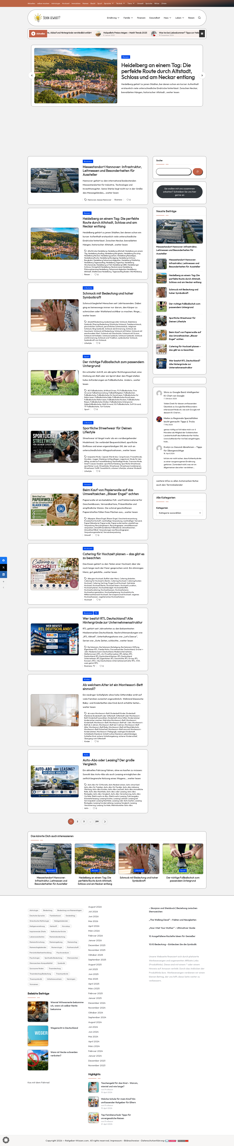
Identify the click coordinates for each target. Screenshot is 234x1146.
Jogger (95, 459)
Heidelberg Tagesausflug (94, 262)
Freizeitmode (136, 457)
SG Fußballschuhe (121, 404)
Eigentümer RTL (91, 649)
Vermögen (71, 979)
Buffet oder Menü (111, 578)
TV (96, 613)
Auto (86, 755)
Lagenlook (124, 459)
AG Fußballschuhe (95, 390)
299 (97, 821)
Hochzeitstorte (127, 592)
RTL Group (129, 658)
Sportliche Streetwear (130, 463)
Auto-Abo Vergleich (101, 794)
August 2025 (95, 964)
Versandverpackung (112, 532)
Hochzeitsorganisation (94, 592)
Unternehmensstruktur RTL (123, 661)
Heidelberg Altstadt (116, 251)
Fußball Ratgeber (116, 393)
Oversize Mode (135, 461)
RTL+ (94, 661)
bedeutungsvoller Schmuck (115, 322)
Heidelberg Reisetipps (126, 255)
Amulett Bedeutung (96, 322)
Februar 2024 (95, 1051)
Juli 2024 (93, 1026)
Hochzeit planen (91, 587)
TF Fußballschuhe (91, 406)
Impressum (116, 1140)
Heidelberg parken (109, 255)
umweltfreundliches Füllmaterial (107, 527)
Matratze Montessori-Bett (114, 720)
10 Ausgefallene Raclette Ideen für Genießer (172, 936)
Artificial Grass (110, 390)
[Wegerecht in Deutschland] (38, 1036)
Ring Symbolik (98, 329)
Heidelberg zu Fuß (104, 265)
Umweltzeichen (128, 527)
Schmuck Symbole (110, 335)
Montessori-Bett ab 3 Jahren (111, 725)
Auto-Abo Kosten (99, 789)
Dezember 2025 (96, 945)
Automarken (185, 480)
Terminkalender (174, 484)
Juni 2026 (93, 916)
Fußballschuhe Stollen (99, 402)
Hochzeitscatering (92, 590)
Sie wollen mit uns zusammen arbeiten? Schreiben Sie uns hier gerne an (179, 191)
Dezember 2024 (96, 1002)
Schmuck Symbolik (126, 335)
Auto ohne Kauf (132, 785)
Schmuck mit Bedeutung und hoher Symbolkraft (154, 71)
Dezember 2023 (96, 1060)
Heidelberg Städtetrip (131, 260)
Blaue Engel (101, 518)
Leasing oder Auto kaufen (123, 800)
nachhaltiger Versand (132, 521)
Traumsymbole (62, 974)
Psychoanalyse (63, 952)
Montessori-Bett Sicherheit (96, 729)
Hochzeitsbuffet (121, 587)
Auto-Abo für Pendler (113, 787)
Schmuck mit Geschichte (111, 333)
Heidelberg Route (91, 258)
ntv (102, 654)
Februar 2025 (95, 993)
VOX (138, 661)
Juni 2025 (93, 974)
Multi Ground (107, 404)
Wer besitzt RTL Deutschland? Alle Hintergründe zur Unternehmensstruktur (113, 620)
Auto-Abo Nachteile (97, 791)
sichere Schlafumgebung (107, 736)
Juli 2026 (93, 911)
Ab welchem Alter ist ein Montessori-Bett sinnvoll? (113, 687)
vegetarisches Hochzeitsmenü (111, 597)
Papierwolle (105, 523)
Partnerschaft (73, 947)
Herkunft (53, 926)
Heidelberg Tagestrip (115, 262)
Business (88, 161)
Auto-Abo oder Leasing (117, 791)
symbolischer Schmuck (127, 338)
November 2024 (96, 1007)
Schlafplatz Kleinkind (93, 734)
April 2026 (93, 926)
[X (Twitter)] (3, 567)
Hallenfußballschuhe (92, 404)
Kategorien (162, 507)
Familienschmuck (134, 324)
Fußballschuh (129, 393)
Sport (86, 356)
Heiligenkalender (61, 921)
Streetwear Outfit (91, 468)
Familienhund (55, 915)
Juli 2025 (93, 969)
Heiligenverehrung (37, 926)
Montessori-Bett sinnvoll (119, 729)
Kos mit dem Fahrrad (38, 1082)
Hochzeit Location (128, 585)
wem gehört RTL (91, 663)
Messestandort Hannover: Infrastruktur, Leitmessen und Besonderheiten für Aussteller (112, 171)
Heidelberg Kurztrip (132, 253)
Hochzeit (88, 548)
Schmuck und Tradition (107, 338)
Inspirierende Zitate (38, 931)
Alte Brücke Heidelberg (97, 251)
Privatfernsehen (112, 654)
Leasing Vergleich (121, 803)
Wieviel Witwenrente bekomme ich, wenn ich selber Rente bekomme (67, 1006)
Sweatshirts (105, 468)
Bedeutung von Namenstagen (69, 910)
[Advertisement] (117, 129)
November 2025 (96, 949)
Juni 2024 (93, 1031)
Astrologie (34, 910)
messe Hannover (104, 200)
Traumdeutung (55, 968)
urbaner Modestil (134, 468)
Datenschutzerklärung (152, 1140)
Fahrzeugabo (133, 796)
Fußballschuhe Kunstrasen (123, 397)
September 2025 (97, 959)
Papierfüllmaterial (91, 523)
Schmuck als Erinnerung (115, 329)
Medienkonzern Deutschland (101, 651)
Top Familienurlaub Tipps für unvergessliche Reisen (116, 1116)
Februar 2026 (95, 935)
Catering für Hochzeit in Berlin (97, 581)
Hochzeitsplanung (112, 592)
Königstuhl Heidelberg (101, 267)
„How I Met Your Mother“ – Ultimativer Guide (172, 927)
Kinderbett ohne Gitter (117, 718)
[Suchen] (198, 171)
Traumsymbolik (36, 979)
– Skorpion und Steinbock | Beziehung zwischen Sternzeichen (173, 910)
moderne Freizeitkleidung (101, 461)
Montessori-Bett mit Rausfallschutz (124, 727)
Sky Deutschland (104, 661)
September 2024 (97, 1017)
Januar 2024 (95, 1055)
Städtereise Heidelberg (101, 271)
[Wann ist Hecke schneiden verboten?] (38, 1060)
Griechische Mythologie (39, 921)
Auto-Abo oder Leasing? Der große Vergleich (108, 762)
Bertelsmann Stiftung (130, 647)
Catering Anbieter (127, 578)
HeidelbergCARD (120, 265)
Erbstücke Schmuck (118, 324)
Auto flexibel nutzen (117, 785)
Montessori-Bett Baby (98, 727)
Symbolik (61, 963)
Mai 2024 (93, 1036)
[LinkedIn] (3, 574)
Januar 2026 (95, 940)
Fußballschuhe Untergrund (121, 402)
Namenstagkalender (38, 947)
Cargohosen (124, 457)
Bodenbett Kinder (118, 713)
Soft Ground (135, 404)
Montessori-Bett (101, 722)
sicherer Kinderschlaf (128, 736)
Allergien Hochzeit (95, 578)
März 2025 (94, 988)
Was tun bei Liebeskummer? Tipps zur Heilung (124, 32)
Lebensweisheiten (37, 937)
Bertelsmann (93, 647)
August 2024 (95, 1022)
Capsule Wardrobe (110, 457)
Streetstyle (104, 466)
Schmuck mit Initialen (93, 335)
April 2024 (93, 1041)
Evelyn (167, 447)
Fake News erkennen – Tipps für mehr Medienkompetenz (183, 32)
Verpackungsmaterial (93, 532)
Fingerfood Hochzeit (117, 583)
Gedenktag (70, 915)
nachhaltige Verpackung (112, 521)
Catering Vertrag (100, 583)
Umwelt (87, 484)
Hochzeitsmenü (121, 590)
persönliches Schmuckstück (115, 326)
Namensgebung (56, 942)
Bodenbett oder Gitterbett (104, 716)
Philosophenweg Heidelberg (96, 269)
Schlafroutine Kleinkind (113, 734)
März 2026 (94, 930)
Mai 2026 (93, 921)
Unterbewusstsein (54, 979)
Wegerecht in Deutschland (64, 1027)
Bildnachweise (131, 1140)
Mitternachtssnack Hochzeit (96, 594)
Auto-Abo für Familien (93, 787)
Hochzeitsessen (107, 590)
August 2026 (95, 906)
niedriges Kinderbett (126, 731)
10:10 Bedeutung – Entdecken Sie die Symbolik (172, 944)
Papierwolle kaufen (119, 523)
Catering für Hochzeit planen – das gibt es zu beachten (113, 556)
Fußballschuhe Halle (103, 397)
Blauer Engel (112, 518)
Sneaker (99, 463)
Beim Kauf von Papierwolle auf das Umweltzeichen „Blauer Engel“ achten (111, 492)
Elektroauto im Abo (100, 796)
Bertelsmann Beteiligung (109, 647)
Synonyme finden (37, 968)
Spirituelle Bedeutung (53, 958)
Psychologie (35, 958)
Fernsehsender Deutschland (122, 649)
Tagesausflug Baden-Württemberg (127, 271)
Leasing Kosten (106, 798)
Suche (159, 160)
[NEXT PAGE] (105, 822)
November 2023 (96, 1065)
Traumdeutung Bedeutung (40, 974)
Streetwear (114, 466)
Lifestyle (127, 60)
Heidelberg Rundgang (109, 258)
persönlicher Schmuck (93, 326)
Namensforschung (37, 942)
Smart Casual (90, 463)
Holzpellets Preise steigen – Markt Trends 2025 (69, 32)
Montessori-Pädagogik (107, 731)
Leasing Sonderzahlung (103, 803)
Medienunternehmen (123, 651)
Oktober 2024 (95, 1012)
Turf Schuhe (105, 406)
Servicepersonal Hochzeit (120, 594)
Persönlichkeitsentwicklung (40, 952)
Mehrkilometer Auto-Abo (122, 805)
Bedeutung (47, 910)
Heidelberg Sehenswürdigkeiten (107, 260)
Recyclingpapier (116, 525)
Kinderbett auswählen (98, 718)
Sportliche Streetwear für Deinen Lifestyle (107, 430)
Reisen (87, 213)
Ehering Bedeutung (101, 324)
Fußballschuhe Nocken (116, 399)
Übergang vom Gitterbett (95, 738)
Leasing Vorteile (103, 805)
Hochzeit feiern (113, 585)
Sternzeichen (72, 958)
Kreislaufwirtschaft (92, 521)
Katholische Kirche (58, 931)
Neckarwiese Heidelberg (121, 267)
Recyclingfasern (102, 525)
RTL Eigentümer (103, 658)
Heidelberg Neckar (92, 255)
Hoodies (87, 459)
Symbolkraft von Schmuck (95, 340)
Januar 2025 (95, 998)
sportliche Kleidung (112, 463)
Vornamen (34, 984)
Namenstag (72, 942)
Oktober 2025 (95, 954)
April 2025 (93, 983)
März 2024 (94, 1046)
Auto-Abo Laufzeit (116, 789)
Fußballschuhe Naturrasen (95, 399)
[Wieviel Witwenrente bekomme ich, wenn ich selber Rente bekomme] (38, 1011)
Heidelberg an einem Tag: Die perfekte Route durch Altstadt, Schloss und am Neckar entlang (111, 222)
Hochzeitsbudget (106, 587)
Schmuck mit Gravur (130, 333)
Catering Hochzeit (118, 581)
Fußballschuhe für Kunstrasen (110, 395)
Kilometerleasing (91, 798)
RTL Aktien (124, 654)
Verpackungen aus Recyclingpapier (114, 530)
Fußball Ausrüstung (100, 393)
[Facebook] (3, 560)
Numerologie (56, 947)
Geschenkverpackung (127, 518)
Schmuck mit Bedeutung (104, 331)
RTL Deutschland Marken (106, 656)
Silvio (166, 392)
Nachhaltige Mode (120, 461)
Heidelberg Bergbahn (114, 253)
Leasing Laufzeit (120, 798)
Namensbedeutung (57, 937)
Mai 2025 (93, 978)
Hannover (92, 200)
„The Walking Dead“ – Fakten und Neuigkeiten (172, 919)
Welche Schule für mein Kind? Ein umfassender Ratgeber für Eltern (118, 1100)
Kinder (87, 679)
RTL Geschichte (117, 658)
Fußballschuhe (90, 395)
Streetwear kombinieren (130, 466)
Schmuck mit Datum (123, 331)
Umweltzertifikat (91, 530)
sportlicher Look (91, 466)
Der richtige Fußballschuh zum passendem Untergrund (113, 364)
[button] (202, 75)
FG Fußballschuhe (124, 390)
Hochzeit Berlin (99, 585)
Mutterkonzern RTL (92, 654)
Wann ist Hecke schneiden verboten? (64, 1054)
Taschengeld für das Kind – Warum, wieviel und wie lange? (119, 1085)
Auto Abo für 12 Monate (98, 785)
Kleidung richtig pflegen (109, 459)
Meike (167, 418)
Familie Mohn (104, 649)
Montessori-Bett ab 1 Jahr (120, 722)
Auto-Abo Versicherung (121, 794)
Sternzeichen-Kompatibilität (41, 963)
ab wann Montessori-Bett (99, 713)
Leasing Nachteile (103, 800)
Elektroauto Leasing (117, 796)
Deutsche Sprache (37, 915)
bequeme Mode (94, 457)
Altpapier (91, 518)
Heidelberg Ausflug (96, 253)
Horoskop (66, 926)
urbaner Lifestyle (118, 468)
